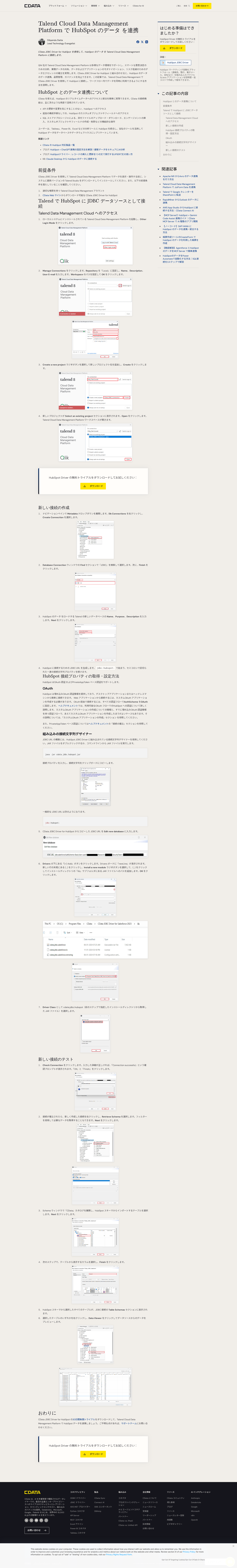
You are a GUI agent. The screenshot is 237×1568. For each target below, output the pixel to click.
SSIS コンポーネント (103, 1507)
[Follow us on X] (142, 42)
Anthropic (195, 1498)
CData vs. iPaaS (126, 1521)
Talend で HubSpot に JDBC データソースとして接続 (180, 112)
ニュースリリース (150, 1502)
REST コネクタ (76, 1520)
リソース (170, 1511)
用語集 (170, 1520)
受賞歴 (145, 1511)
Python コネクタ (77, 1511)
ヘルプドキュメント (68, 705)
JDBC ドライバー (77, 1502)
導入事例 (171, 1502)
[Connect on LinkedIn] (146, 42)
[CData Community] (46, 1520)
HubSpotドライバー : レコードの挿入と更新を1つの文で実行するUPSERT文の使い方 (91, 154)
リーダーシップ (149, 1515)
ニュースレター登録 (175, 1515)
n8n (192, 1515)
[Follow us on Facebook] (137, 42)
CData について (150, 1498)
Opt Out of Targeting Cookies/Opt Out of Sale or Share (183, 1560)
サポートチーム (129, 1423)
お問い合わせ (201, 6)
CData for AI (138, 6)
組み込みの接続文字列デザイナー (181, 144)
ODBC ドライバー (78, 1498)
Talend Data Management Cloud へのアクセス (182, 120)
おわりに (167, 154)
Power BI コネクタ (78, 1528)
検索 (185, 6)
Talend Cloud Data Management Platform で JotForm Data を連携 (179, 186)
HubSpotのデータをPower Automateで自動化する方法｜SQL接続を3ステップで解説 (181, 258)
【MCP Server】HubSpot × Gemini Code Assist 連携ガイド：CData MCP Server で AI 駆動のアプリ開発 (180, 218)
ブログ (170, 1507)
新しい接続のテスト (175, 150)
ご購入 (178, 6)
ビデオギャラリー (174, 1524)
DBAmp (97, 1511)
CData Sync (99, 1498)
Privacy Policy (189, 1552)
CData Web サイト (52, 195)
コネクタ (122, 1498)
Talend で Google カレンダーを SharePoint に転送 (178, 193)
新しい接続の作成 (174, 125)
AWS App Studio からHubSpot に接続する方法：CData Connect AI (180, 209)
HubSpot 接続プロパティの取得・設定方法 (180, 132)
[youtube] (36, 1520)
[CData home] (35, 5)
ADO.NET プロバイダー (80, 1507)
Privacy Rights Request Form (119, 1554)
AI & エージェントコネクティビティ (129, 1510)
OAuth (169, 138)
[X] (31, 1520)
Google (194, 1507)
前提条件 (167, 106)
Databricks (196, 1502)
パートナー (123, 1516)
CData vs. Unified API (128, 1525)
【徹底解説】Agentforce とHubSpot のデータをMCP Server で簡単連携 (181, 249)
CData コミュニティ (176, 1498)
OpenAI (194, 1520)
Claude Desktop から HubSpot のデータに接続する (71, 159)
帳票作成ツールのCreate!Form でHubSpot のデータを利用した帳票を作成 (180, 240)
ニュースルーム (149, 1507)
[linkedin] (26, 1520)
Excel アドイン (76, 1524)
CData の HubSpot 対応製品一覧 (59, 145)
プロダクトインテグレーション (129, 1503)
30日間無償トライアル (84, 1419)
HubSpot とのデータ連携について (180, 101)
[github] (41, 1520)
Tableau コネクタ (77, 1533)
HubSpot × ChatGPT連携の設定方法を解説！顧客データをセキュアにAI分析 (87, 149)
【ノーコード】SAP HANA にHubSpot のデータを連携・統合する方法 (180, 229)
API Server (74, 1515)
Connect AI (99, 1502)
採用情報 (146, 1524)
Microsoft (195, 1511)
